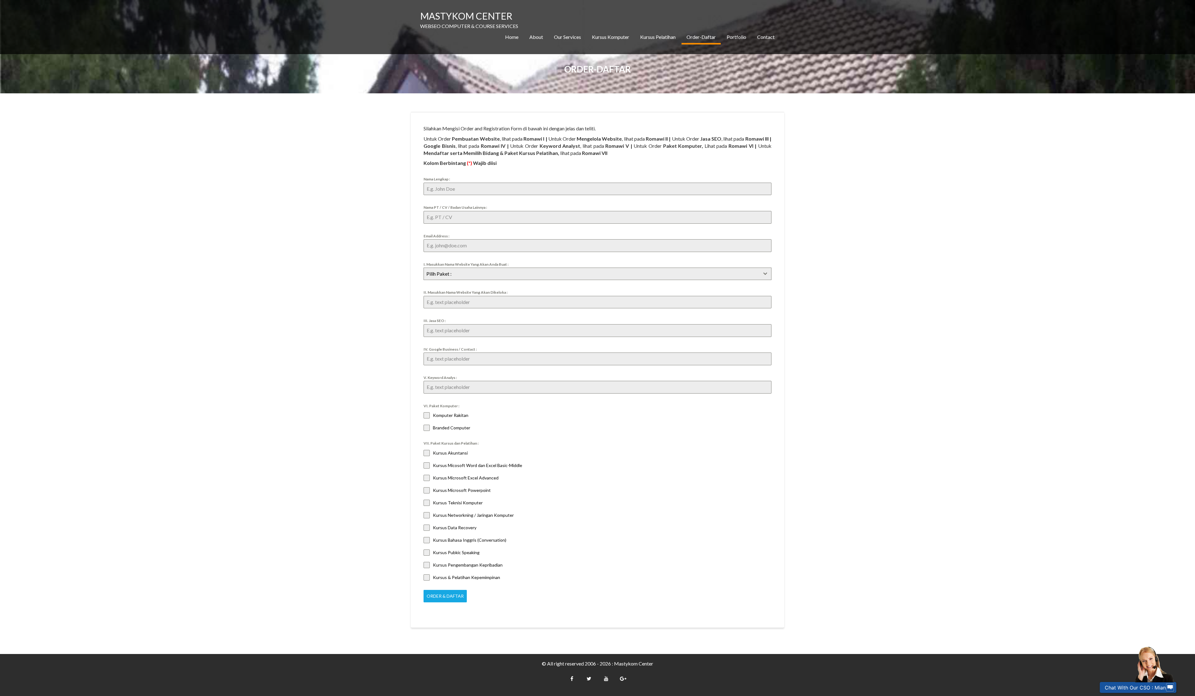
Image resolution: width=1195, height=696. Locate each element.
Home (511, 37)
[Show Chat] (1170, 687)
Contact (766, 37)
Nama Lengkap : (437, 179)
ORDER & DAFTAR (445, 596)
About (536, 37)
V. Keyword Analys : (440, 377)
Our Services (567, 37)
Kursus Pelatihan (658, 37)
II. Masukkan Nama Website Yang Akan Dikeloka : (466, 292)
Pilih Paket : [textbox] (439, 274)
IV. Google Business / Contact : (450, 349)
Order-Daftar (701, 37)
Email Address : (436, 236)
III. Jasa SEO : (435, 320)
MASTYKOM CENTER (466, 15)
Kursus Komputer (610, 37)
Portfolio (736, 37)
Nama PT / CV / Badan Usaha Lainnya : (455, 207)
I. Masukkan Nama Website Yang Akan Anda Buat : (466, 264)
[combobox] (597, 274)
